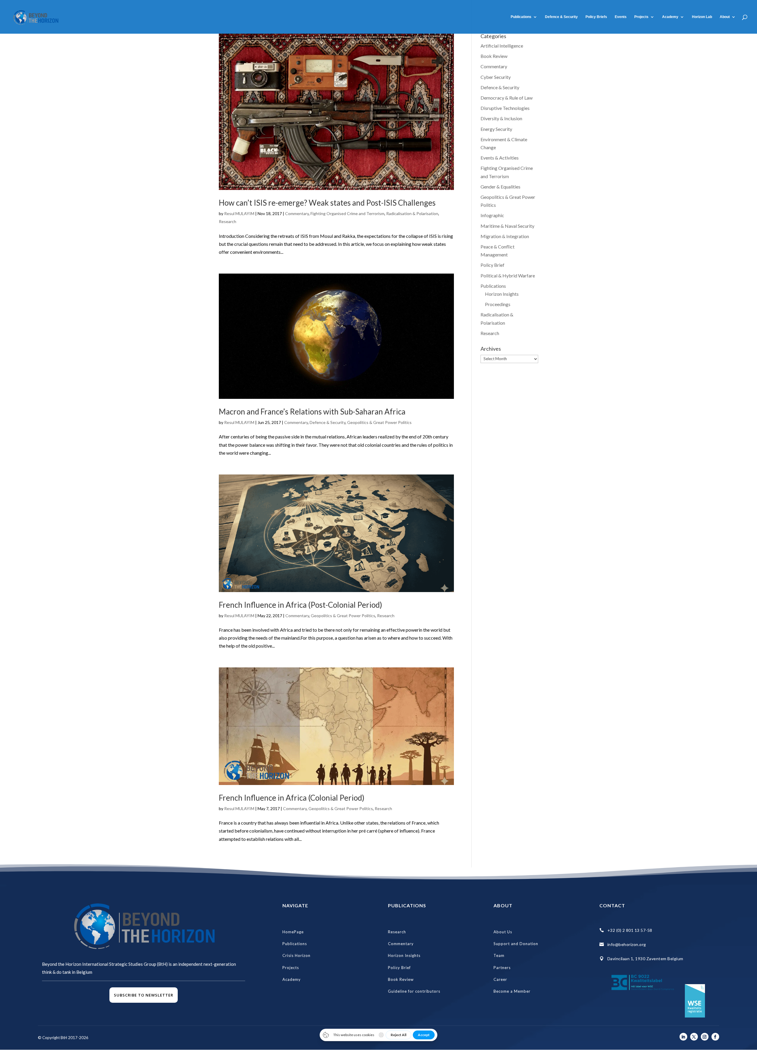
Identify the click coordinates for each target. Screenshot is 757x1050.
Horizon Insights (502, 294)
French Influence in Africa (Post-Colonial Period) (300, 604)
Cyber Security (496, 77)
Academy (291, 979)
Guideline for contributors (414, 991)
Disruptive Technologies (505, 108)
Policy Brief (492, 265)
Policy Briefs (596, 17)
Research (227, 221)
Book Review (494, 56)
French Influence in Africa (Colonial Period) (291, 797)
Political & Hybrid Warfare (508, 275)
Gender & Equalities (500, 186)
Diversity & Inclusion (501, 118)
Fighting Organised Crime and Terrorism (347, 213)
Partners (502, 967)
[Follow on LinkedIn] (683, 1037)
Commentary (297, 213)
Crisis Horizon (296, 955)
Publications (521, 17)
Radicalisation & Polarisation (412, 213)
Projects (641, 17)
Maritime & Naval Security (507, 226)
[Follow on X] (694, 1037)
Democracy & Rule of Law (507, 97)
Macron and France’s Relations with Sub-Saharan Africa (312, 411)
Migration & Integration (505, 236)
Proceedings (497, 304)
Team (499, 955)
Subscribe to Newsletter (143, 995)
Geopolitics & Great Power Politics (379, 422)
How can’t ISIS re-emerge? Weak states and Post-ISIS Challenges (327, 202)
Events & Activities (500, 157)
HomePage (293, 931)
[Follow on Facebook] (715, 1037)
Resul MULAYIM (239, 213)
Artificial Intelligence (502, 45)
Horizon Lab (702, 17)
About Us (503, 931)
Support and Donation (516, 943)
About (725, 17)
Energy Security (496, 129)
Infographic (492, 215)
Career (500, 979)
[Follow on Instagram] (705, 1037)
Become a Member (512, 991)
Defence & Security (561, 17)
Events (621, 17)
